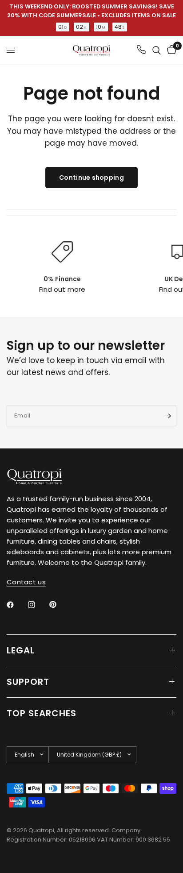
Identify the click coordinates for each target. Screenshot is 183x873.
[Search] (156, 50)
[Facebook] (16, 604)
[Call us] (141, 50)
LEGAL (21, 650)
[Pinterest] (59, 604)
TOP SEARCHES (41, 713)
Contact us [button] (26, 582)
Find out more (62, 289)
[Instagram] (38, 604)
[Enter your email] (167, 415)
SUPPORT (28, 682)
